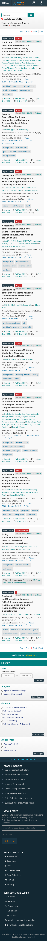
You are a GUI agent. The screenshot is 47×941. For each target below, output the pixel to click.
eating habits (8, 148)
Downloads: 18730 (16, 141)
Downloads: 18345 (16, 370)
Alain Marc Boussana (20, 419)
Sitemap (10, 884)
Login (41, 4)
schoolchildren (29, 86)
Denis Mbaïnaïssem (17, 422)
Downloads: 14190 (16, 625)
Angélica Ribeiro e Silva (32, 60)
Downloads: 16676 (16, 82)
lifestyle (35, 510)
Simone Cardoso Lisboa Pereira (26, 68)
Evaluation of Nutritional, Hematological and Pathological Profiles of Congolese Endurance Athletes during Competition (18, 404)
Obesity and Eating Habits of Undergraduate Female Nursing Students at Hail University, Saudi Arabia (18, 180)
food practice (8, 262)
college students (9, 156)
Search (34, 4)
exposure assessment (10, 634)
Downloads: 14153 (16, 319)
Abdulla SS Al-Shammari (11, 190)
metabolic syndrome (10, 510)
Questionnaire (13, 870)
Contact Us (12, 856)
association (31, 515)
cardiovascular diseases (11, 323)
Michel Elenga (30, 422)
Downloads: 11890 (15, 257)
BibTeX (29, 41)
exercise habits (21, 148)
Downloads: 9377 (32, 436)
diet (24, 323)
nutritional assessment (11, 327)
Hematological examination (13, 447)
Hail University (17, 206)
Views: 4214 (18, 436)
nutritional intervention (11, 86)
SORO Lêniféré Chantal (13, 241)
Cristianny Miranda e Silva (12, 60)
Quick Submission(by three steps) (19, 803)
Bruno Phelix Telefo (17, 495)
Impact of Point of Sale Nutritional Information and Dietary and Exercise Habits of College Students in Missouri (16, 120)
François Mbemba (18, 427)
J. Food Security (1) (10, 721)
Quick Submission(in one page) (18, 798)
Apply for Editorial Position (16, 774)
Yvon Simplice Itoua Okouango (21, 424)
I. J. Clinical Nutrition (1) (11, 714)
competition (7, 455)
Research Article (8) (11, 744)
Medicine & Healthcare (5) (13, 694)
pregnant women (25, 266)
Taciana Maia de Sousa (30, 58)
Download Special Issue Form (20, 925)
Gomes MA (18, 547)
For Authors (10, 896)
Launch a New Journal (14, 784)
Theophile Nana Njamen (11, 492)
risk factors (7, 515)
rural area (6, 270)
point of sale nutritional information (16, 152)
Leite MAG (8, 547)
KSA (28, 206)
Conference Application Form (17, 788)
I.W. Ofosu (8, 614)
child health (7, 94)
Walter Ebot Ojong (30, 490)
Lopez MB (18, 305)
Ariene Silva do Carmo (12, 58)
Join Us (10, 880)
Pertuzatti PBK (24, 549)
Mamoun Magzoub (31, 190)
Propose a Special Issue (15, 779)
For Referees (10, 901)
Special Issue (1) (10, 750)
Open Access (10, 915)
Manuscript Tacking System (17, 770)
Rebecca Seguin (24, 130)
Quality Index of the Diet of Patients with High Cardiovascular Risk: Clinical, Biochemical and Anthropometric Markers (17, 295)
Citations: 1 (9, 143)
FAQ (9, 865)
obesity (5, 206)
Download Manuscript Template (21, 920)
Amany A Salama (26, 359)
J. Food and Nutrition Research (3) (15, 707)
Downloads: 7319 (14, 506)
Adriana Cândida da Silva (11, 63)
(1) (5, 747)
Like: (30, 82)
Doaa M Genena (10, 359)
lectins (5, 630)
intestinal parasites (22, 565)
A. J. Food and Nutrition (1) (12, 711)
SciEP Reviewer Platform (15, 793)
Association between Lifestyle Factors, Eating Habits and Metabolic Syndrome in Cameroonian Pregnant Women (16, 480)
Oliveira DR (8, 305)
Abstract (7, 99)
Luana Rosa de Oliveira (17, 66)
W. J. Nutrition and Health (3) (13, 717)
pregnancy (25, 510)
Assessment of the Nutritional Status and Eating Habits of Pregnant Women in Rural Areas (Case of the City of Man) (17, 231)
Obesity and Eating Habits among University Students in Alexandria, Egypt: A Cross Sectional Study (18, 351)
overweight (7, 379)
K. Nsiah (25, 614)
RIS (23, 41)
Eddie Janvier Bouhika (12, 414)
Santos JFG (27, 547)
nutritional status (26, 90)
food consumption (10, 90)
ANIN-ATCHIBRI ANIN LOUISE (15, 246)
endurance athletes (30, 451)
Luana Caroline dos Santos (12, 71)
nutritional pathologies (11, 451)
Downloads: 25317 (16, 561)
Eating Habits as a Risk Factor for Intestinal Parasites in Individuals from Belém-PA (15, 539)
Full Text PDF (20, 99)
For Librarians (11, 911)
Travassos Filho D (8, 549)
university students (23, 375)
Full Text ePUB (21, 101)
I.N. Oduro (37, 614)
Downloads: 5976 (14, 202)
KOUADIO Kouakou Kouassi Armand (22, 244)
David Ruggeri (9, 130)
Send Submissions (15, 875)
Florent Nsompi (14, 417)
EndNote (38, 41)
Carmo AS (27, 305)
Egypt (17, 379)
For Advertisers (11, 906)
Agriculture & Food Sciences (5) (15, 690)
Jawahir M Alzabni (29, 188)
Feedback (11, 861)
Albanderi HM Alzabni (12, 188)
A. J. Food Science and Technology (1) (16, 724)
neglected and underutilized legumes (24, 630)
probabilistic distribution (30, 634)
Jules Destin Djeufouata (13, 490)
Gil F (35, 547)
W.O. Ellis (17, 614)
